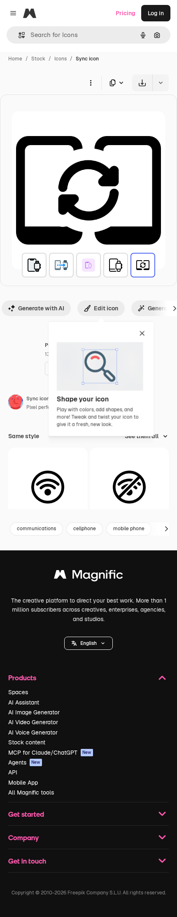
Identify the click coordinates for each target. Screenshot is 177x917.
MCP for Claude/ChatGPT (49, 752)
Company (23, 837)
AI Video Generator (33, 722)
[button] (88, 643)
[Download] (142, 82)
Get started (26, 814)
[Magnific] (88, 576)
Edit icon (106, 308)
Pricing (125, 13)
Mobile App (23, 782)
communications (36, 528)
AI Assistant (23, 702)
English (88, 643)
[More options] (90, 82)
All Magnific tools (31, 792)
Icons (60, 58)
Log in (156, 13)
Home (15, 58)
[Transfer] (61, 265)
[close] (142, 334)
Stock (38, 58)
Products (22, 677)
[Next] (166, 529)
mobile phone (128, 528)
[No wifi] (129, 487)
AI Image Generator (34, 712)
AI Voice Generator (33, 732)
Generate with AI (41, 308)
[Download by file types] (117, 82)
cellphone (84, 528)
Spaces (18, 692)
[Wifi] (48, 487)
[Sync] (34, 265)
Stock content (26, 742)
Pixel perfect (40, 407)
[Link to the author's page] (15, 403)
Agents (24, 762)
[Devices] (115, 265)
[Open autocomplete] (18, 35)
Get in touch (27, 861)
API (12, 772)
